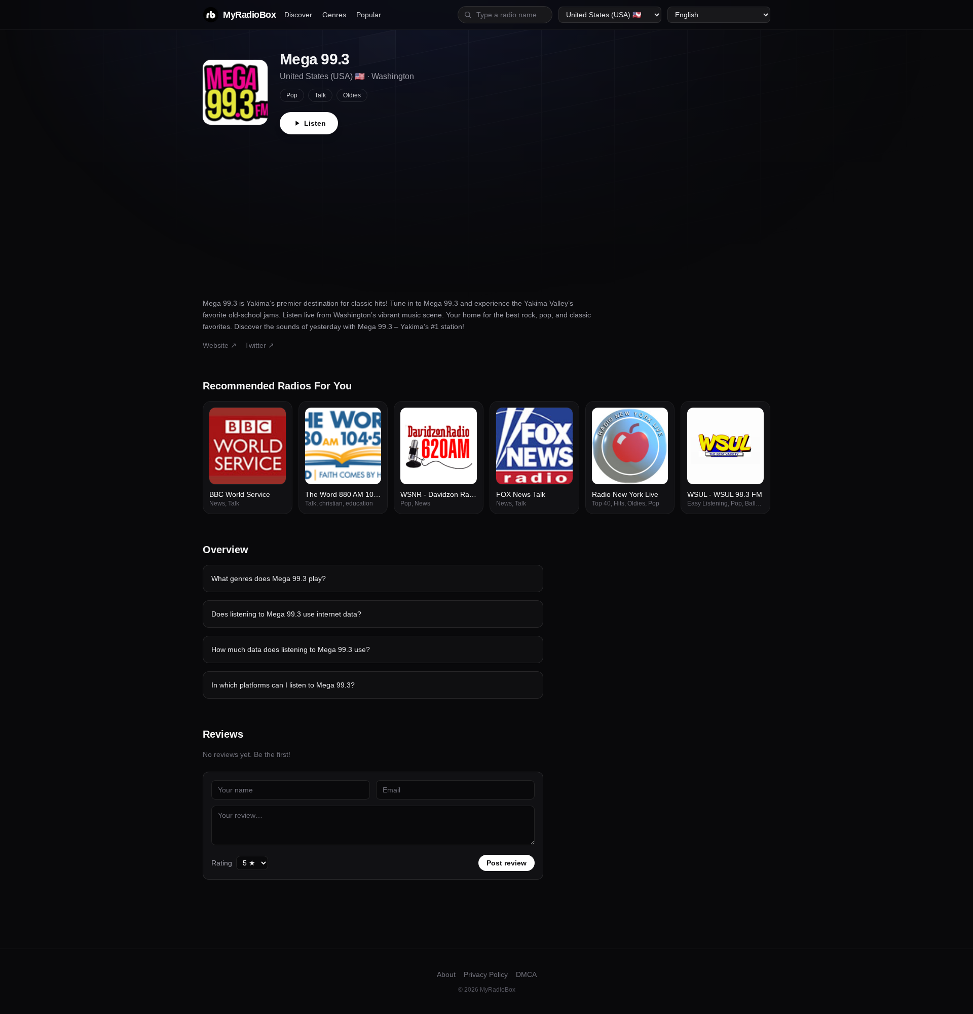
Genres (334, 15)
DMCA (526, 974)
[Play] (273, 421)
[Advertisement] (486, 210)
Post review (506, 863)
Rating (221, 863)
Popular (368, 15)
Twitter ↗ (259, 345)
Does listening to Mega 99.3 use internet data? (286, 614)
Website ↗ (220, 345)
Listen (315, 123)
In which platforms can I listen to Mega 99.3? (283, 685)
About (446, 974)
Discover (298, 15)
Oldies (352, 95)
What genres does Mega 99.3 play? (268, 578)
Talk (320, 95)
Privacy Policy (486, 974)
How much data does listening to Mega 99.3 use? (290, 649)
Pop (291, 95)
